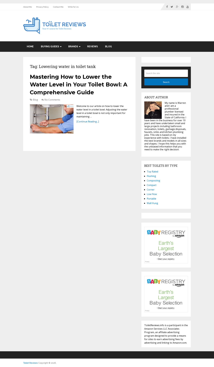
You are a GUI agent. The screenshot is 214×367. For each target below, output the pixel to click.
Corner (150, 189)
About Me (27, 7)
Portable (151, 198)
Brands (73, 46)
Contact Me (58, 7)
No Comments (52, 99)
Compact (151, 185)
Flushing (151, 176)
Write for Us (73, 7)
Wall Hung (152, 203)
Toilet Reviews (30, 363)
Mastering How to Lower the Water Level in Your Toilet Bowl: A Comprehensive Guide (78, 84)
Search (166, 82)
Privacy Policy (42, 7)
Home (30, 46)
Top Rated (152, 171)
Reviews (92, 46)
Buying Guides (50, 46)
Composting (153, 180)
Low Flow (152, 194)
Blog (108, 46)
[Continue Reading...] (87, 121)
